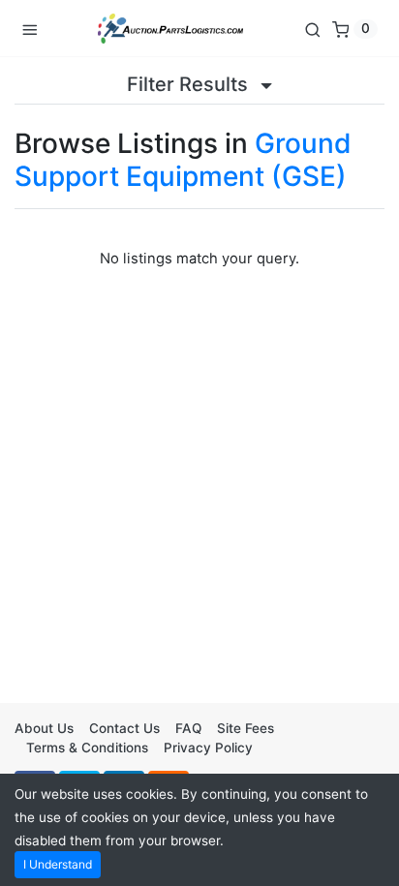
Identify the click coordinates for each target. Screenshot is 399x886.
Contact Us (124, 728)
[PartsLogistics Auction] (170, 28)
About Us (44, 728)
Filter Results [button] (190, 84)
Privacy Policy (208, 747)
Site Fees (245, 728)
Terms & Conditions (87, 747)
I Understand (57, 864)
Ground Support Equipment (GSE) (183, 160)
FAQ (188, 728)
